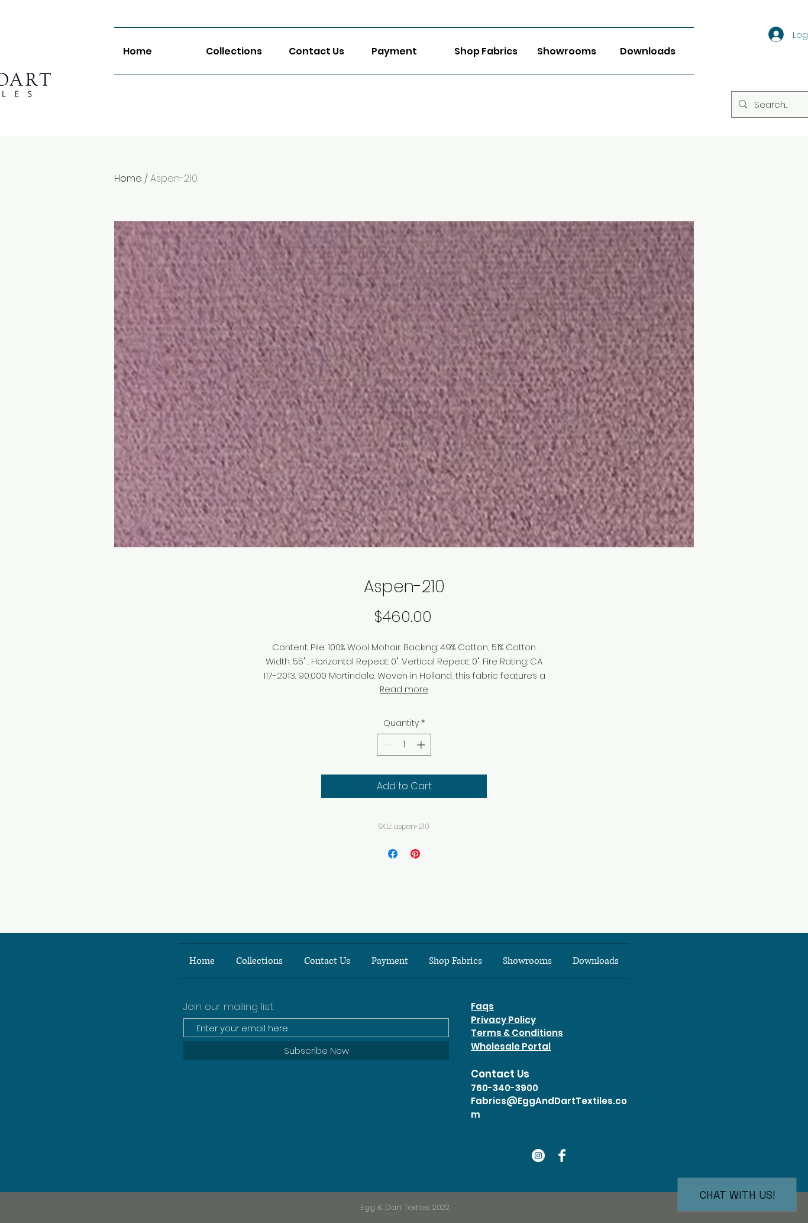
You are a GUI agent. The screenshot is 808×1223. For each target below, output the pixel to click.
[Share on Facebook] (393, 854)
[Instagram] (538, 1155)
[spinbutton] (404, 744)
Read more (404, 689)
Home (128, 178)
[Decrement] (386, 744)
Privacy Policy (503, 1020)
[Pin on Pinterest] (415, 854)
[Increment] (422, 744)
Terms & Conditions (517, 1033)
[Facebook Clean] (561, 1155)
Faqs (482, 1006)
